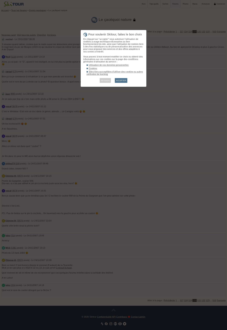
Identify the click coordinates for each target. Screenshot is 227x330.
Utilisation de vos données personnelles (109, 65)
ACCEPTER (121, 81)
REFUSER (105, 81)
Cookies (93, 68)
